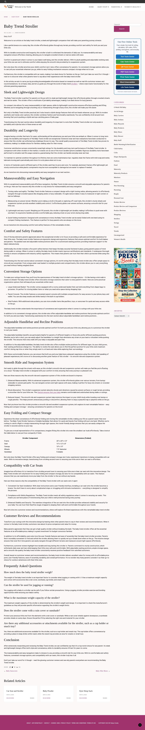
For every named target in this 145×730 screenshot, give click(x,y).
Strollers (117, 219)
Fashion (116, 161)
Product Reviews (120, 210)
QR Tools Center (127, 67)
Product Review (119, 202)
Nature (116, 181)
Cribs (116, 153)
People (116, 194)
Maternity (117, 169)
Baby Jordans (118, 120)
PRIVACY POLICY (66, 723)
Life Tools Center (127, 87)
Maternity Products (120, 173)
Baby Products (119, 128)
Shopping (117, 214)
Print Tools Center (127, 77)
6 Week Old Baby (120, 107)
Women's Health (119, 239)
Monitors (117, 177)
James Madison (20, 32)
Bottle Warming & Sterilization (125, 144)
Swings (116, 223)
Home (91, 7)
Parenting (116, 7)
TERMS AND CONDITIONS (79, 723)
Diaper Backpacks (120, 157)
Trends (116, 231)
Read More (10, 698)
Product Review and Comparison (125, 206)
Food (115, 165)
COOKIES (53, 723)
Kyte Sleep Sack (86, 691)
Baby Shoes (118, 132)
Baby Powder (48, 691)
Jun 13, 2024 (10, 694)
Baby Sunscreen (11, 671)
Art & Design (118, 111)
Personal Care (119, 198)
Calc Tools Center (127, 62)
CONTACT (47, 723)
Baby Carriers (119, 115)
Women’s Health (131, 7)
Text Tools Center (127, 57)
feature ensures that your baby (49, 392)
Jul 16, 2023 (7, 32)
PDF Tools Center (127, 72)
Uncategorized (119, 235)
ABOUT (29, 723)
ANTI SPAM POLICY (37, 723)
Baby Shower (118, 136)
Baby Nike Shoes (102, 671)
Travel (116, 227)
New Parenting (119, 186)
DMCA (58, 723)
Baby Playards (119, 124)
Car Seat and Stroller (15, 691)
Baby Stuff (102, 7)
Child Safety (118, 149)
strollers (74, 84)
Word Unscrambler (127, 82)
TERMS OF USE (91, 723)
